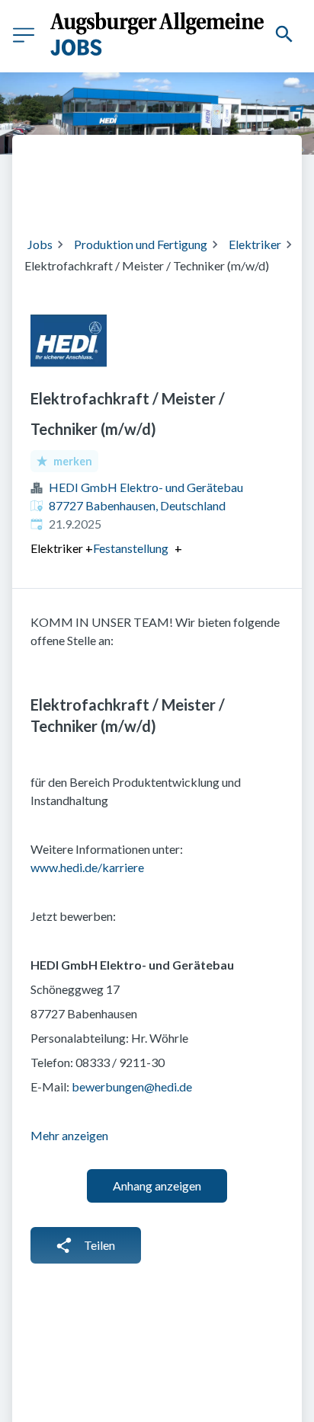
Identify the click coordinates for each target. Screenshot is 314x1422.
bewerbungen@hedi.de (132, 1086)
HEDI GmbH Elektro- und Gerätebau (146, 487)
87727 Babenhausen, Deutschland (137, 505)
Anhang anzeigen (157, 1185)
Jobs (40, 244)
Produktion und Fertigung (140, 244)
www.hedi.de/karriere (87, 867)
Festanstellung (130, 548)
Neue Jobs (148, 194)
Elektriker (255, 244)
